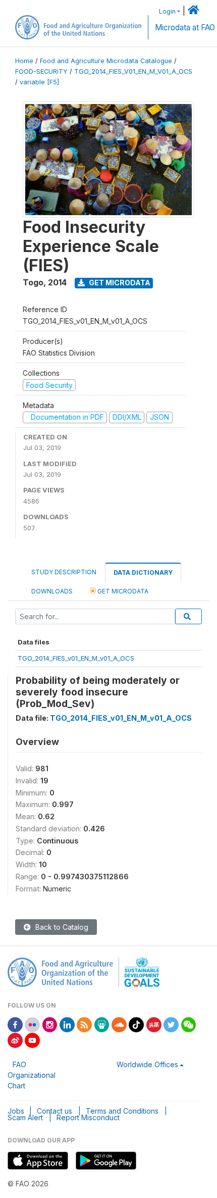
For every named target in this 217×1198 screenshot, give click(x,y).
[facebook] (15, 1024)
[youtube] (32, 1039)
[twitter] (171, 1024)
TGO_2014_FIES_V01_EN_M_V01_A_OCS (133, 71)
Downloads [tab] (52, 591)
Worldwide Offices (147, 1064)
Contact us (54, 1111)
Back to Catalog (60, 927)
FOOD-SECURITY (41, 71)
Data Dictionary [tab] (143, 572)
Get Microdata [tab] (122, 591)
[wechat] (188, 1024)
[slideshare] (102, 1024)
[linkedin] (67, 1024)
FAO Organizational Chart (32, 1075)
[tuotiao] (153, 1024)
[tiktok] (136, 1024)
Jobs (16, 1111)
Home (24, 61)
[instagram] (50, 1024)
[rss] (84, 1024)
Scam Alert (25, 1117)
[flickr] (32, 1024)
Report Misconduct (88, 1117)
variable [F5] (39, 82)
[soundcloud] (119, 1024)
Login (167, 11)
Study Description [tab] (63, 572)
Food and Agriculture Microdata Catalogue (106, 61)
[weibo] (15, 1039)
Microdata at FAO (185, 27)
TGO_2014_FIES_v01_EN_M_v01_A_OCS (76, 658)
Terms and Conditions (122, 1111)
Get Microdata (118, 282)
